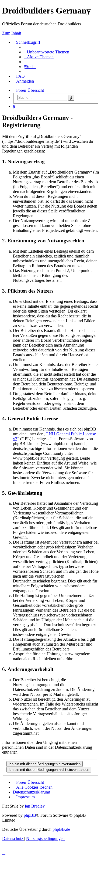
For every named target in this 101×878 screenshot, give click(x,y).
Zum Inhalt (11, 33)
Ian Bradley (35, 806)
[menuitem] (46, 52)
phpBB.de (61, 829)
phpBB (30, 815)
